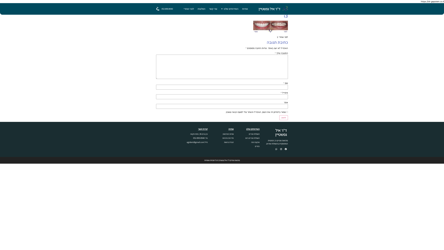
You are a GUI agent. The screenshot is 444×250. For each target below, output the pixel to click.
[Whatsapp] (276, 149)
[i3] (270, 32)
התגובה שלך (281, 53)
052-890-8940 (167, 9)
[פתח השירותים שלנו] (222, 9)
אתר (286, 103)
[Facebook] (286, 149)
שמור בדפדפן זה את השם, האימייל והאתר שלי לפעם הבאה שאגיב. (255, 112)
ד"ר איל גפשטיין (269, 8)
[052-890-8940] (158, 9)
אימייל (284, 93)
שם (285, 83)
